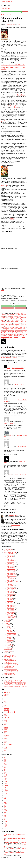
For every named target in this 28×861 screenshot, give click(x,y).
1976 (5, 797)
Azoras (21, 313)
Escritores (18, 325)
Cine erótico (10, 584)
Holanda (5, 720)
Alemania (7, 692)
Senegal (5, 747)
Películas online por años (10, 656)
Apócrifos (9, 630)
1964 (5, 778)
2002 (5, 818)
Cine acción (10, 555)
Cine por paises (7, 662)
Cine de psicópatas (11, 576)
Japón (5, 731)
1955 (5, 766)
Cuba (5, 706)
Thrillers (9, 619)
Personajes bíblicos (8, 667)
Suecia (5, 748)
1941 (5, 761)
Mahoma (6, 331)
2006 (5, 821)
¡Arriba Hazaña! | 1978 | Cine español (13, 680)
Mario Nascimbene (21, 331)
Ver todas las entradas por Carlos (9, 357)
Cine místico (10, 598)
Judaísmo (6, 330)
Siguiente (10, 14)
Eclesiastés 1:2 (17, 324)
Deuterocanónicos (11, 633)
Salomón (12, 218)
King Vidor (7, 140)
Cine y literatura (11, 612)
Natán (21, 332)
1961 (5, 773)
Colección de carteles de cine (11, 670)
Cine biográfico (10, 560)
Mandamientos (12, 331)
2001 (5, 816)
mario (10, 474)
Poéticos (9, 319)
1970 (5, 787)
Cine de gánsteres (11, 570)
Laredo (8, 368)
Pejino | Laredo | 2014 (9, 655)
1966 (5, 781)
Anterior (3, 14)
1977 (5, 798)
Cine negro (9, 602)
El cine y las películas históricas (11, 664)
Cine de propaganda (12, 574)
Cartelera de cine (5, 314)
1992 (5, 808)
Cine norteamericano (12, 603)
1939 (5, 759)
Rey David (24, 334)
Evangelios (9, 638)
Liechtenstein (6, 735)
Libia (5, 733)
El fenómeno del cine (9, 666)
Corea (5, 705)
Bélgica (5, 701)
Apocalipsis (10, 628)
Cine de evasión (11, 569)
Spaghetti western (11, 617)
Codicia (15, 323)
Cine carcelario (10, 562)
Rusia (5, 746)
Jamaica (5, 729)
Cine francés (10, 591)
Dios (6, 324)
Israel (15, 328)
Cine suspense (10, 610)
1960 (5, 772)
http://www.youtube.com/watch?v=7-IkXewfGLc (13, 65)
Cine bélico (12, 314)
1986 (5, 803)
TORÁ (2, 320)
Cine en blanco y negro (12, 581)
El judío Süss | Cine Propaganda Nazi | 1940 (15, 682)
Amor (12, 321)
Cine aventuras (10, 557)
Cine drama (10, 580)
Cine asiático (7, 551)
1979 (5, 800)
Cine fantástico (10, 589)
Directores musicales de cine (11, 659)
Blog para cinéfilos (13, 515)
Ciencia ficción (10, 553)
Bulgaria (5, 699)
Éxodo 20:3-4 (7, 327)
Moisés (18, 332)
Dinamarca (6, 708)
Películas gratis (9, 334)
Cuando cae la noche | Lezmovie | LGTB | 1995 (15, 686)
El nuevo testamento (12, 635)
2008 (5, 825)
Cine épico (7, 316)
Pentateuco (3, 319)
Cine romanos (10, 609)
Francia (6, 717)
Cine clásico (10, 563)
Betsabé (3, 323)
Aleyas (17, 313)
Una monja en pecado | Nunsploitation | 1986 (15, 683)
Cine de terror (10, 577)
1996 (5, 812)
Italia (6, 728)
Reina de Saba (17, 334)
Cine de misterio (11, 573)
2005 (5, 819)
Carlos (18, 24)
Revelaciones (10, 645)
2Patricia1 (11, 435)
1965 (5, 779)
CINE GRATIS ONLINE (10, 552)
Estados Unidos (11, 712)
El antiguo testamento (21, 317)
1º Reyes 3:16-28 (15, 320)
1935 (5, 757)
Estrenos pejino (10, 615)
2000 (5, 815)
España (6, 710)
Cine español (10, 585)
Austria (5, 696)
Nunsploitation (7, 649)
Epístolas (9, 637)
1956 (5, 767)
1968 (5, 783)
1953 (5, 763)
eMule (13, 325)
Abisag (21, 320)
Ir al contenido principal (6, 1)
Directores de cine (8, 658)
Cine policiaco (10, 606)
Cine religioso (10, 608)
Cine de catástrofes (11, 564)
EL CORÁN (7, 623)
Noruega (5, 738)
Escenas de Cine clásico (9, 674)
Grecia (5, 719)
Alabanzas (7, 321)
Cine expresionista (11, 588)
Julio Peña (11, 330)
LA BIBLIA (7, 627)
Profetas (13, 319)
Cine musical (10, 601)
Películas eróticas (8, 651)
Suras (18, 335)
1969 (6, 785)
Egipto (22, 324)
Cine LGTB (7, 621)
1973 (6, 791)
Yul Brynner (15, 107)
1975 (5, 795)
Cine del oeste (10, 578)
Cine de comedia (11, 566)
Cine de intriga (10, 571)
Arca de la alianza (18, 321)
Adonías (3, 321)
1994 (5, 809)
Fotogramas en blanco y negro (11, 671)
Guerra (11, 328)
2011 (5, 828)
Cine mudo (9, 599)
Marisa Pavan (4, 332)
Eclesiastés (10, 324)
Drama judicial (10, 613)
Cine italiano (10, 595)
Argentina (6, 694)
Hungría (5, 723)
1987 (5, 805)
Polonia (5, 741)
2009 (5, 827)
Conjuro (19, 323)
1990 (5, 806)
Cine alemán (10, 556)
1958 (5, 769)
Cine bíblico (19, 314)
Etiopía (5, 714)
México (6, 737)
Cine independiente (11, 594)
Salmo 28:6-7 (4, 335)
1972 (5, 789)
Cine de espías (10, 567)
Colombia (6, 703)
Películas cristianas (11, 616)
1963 (5, 776)
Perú (4, 739)
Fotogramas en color (9, 673)
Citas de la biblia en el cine (10, 669)
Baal (25, 321)
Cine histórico (14, 316)
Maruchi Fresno (12, 332)
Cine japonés (7, 620)
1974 (5, 793)
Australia (6, 695)
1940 (5, 760)
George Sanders (21, 95)
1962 (5, 775)
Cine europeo (10, 587)
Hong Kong (6, 721)
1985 (5, 802)
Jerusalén (19, 328)
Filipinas (5, 715)
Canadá (5, 702)
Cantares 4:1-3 (8, 323)
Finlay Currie (4, 185)
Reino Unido (8, 744)
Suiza (5, 750)
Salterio (15, 335)
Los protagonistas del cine (10, 663)
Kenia (5, 732)
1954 (5, 764)
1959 (5, 770)
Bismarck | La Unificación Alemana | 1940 (14, 684)
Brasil (5, 698)
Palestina (3, 334)
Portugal (5, 742)
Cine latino (9, 596)
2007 (5, 823)
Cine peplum (12, 317)
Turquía (5, 751)
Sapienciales (23, 319)
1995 (5, 811)
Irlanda (5, 724)
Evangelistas (10, 640)
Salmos (18, 319)
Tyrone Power (4, 121)
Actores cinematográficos (10, 660)
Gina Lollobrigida (11, 106)
